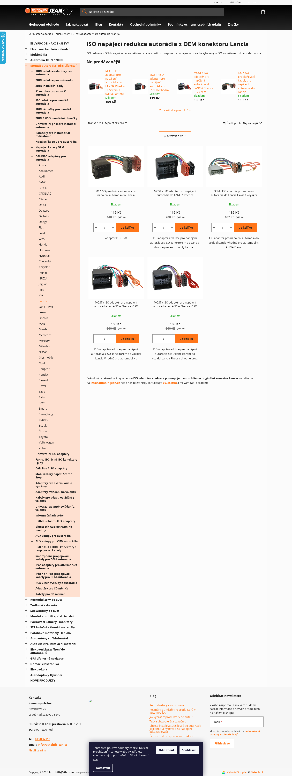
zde (95, 759)
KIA (41, 295)
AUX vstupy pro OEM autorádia (56, 541)
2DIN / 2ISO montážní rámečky (56, 118)
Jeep (41, 290)
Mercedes (45, 335)
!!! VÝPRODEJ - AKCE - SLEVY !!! (51, 43)
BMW (42, 182)
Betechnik (257, 772)
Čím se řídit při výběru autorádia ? (171, 736)
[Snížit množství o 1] (96, 227)
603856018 (170, 383)
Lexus (42, 312)
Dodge (43, 222)
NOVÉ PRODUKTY (42, 680)
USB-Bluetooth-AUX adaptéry (55, 521)
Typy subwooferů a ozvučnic (167, 721)
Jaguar (43, 284)
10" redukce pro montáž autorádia (51, 101)
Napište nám (37, 750)
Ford (42, 233)
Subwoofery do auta (44, 611)
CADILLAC (45, 193)
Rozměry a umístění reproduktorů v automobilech (172, 711)
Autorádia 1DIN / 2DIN (46, 60)
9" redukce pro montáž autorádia (50, 93)
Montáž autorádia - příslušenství (53, 66)
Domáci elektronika (44, 664)
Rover (42, 386)
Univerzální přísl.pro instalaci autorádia (55, 125)
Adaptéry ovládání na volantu (55, 492)
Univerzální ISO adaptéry (52, 454)
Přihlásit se (222, 743)
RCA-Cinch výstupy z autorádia (56, 583)
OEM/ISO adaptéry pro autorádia (50, 157)
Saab (42, 392)
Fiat (41, 227)
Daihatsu (44, 216)
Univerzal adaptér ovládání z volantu (54, 508)
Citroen (43, 199)
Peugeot (44, 369)
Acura (42, 165)
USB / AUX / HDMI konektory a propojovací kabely (56, 548)
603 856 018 (42, 739)
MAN (42, 324)
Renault (44, 380)
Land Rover (46, 307)
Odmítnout (166, 750)
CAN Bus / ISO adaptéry (51, 468)
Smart (43, 408)
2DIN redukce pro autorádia (54, 80)
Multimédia (38, 54)
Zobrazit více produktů (173, 110)
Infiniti (43, 273)
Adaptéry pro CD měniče (51, 588)
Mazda (43, 329)
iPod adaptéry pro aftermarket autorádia (56, 566)
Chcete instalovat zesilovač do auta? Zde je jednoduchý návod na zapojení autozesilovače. (175, 728)
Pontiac (44, 374)
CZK (216, 2)
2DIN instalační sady (49, 86)
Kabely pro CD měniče (50, 594)
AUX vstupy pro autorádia (53, 536)
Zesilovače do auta (43, 605)
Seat (41, 403)
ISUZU (43, 278)
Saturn (43, 397)
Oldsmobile (46, 357)
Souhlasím (189, 750)
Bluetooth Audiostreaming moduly (53, 528)
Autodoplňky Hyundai (46, 675)
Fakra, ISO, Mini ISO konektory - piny (56, 461)
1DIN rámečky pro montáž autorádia (53, 110)
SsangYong (46, 414)
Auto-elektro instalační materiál (53, 644)
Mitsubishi (45, 346)
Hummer (44, 250)
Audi (42, 176)
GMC (42, 239)
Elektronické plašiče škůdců (50, 49)
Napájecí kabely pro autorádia (56, 142)
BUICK (43, 188)
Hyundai (44, 256)
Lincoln (43, 318)
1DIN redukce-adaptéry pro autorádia (53, 72)
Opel (42, 363)
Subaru (43, 420)
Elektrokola (38, 669)
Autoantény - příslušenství (49, 638)
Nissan (43, 352)
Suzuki (43, 425)
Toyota (43, 437)
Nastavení (103, 768)
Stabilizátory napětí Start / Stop (53, 475)
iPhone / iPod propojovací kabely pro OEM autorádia (53, 575)
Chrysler (44, 267)
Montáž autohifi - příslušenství (52, 616)
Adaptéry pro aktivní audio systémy (53, 484)
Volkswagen (46, 442)
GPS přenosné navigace (47, 658)
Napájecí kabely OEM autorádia (49, 148)
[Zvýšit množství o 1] (113, 227)
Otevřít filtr (175, 136)
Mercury (44, 341)
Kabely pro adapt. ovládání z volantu (54, 499)
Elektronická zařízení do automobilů (47, 651)
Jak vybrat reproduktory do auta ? (170, 717)
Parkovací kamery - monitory (51, 622)
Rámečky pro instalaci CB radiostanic (52, 134)
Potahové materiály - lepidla (50, 633)
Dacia (42, 205)
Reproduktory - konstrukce (166, 705)
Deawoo (44, 210)
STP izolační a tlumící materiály (52, 627)
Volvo (42, 448)
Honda (43, 244)
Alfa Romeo (46, 171)
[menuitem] (44, 24)
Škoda (43, 431)
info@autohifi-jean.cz (105, 383)
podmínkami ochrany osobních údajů (235, 732)
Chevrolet (45, 261)
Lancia (43, 301)
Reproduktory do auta (46, 600)
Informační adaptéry (49, 515)
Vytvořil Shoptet (237, 772)
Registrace (254, 2)
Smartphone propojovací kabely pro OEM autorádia (53, 557)
